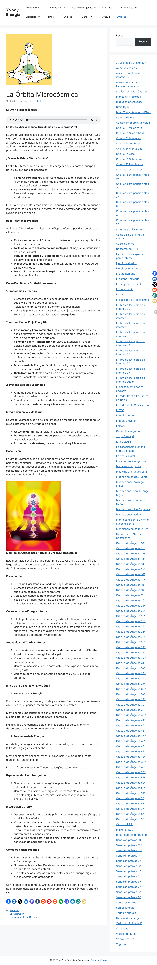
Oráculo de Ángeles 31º (130, 662)
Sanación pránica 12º (129, 850)
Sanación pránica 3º (128, 866)
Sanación (87, 16)
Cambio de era (125, 117)
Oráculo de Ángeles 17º (130, 579)
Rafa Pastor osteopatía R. (131, 834)
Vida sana (122, 928)
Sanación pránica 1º (128, 855)
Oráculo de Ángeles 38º (131, 699)
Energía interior (125, 415)
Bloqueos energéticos (129, 101)
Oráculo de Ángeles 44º (131, 735)
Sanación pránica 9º (128, 897)
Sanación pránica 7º (128, 886)
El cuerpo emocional (128, 284)
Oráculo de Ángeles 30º (131, 657)
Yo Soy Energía (13, 12)
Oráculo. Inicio (124, 824)
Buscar (120, 35)
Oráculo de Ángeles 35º (131, 683)
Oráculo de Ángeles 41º (130, 720)
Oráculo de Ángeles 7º (130, 808)
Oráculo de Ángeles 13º (130, 558)
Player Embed (124, 829)
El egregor (122, 294)
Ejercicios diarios (126, 263)
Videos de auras (126, 933)
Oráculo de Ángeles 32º (131, 668)
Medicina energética (128, 466)
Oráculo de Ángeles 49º (131, 761)
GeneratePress (99, 960)
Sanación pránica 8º (128, 892)
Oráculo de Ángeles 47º (131, 751)
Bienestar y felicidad (128, 96)
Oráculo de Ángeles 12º (130, 553)
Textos (50, 16)
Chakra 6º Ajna (125, 153)
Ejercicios (31, 16)
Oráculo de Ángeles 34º (131, 678)
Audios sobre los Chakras (132, 91)
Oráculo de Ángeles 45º (131, 741)
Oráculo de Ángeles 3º (130, 709)
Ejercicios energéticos (129, 268)
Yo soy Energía (125, 938)
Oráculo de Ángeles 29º (131, 647)
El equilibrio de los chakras (132, 299)
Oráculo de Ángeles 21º (130, 605)
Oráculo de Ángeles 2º (130, 652)
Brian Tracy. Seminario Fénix (133, 112)
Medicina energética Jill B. (132, 471)
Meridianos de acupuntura (132, 528)
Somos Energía (125, 907)
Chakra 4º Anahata (128, 143)
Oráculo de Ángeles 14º (130, 564)
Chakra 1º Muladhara (129, 127)
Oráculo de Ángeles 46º (131, 746)
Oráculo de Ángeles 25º (130, 626)
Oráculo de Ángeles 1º (130, 595)
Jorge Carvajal (125, 436)
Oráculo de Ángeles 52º (130, 782)
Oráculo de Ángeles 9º (130, 819)
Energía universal (126, 420)
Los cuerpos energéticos (131, 461)
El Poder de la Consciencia (132, 405)
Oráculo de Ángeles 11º (130, 548)
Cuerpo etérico (125, 243)
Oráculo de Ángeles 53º (131, 787)
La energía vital (125, 456)
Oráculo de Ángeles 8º (130, 814)
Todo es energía (126, 912)
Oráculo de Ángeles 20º (131, 600)
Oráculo (106, 16)
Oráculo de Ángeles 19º (130, 590)
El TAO (120, 410)
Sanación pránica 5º (128, 876)
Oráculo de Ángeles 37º (131, 694)
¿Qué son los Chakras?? (131, 62)
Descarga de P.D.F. (127, 248)
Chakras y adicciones (129, 229)
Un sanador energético (130, 918)
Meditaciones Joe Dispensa (133, 509)
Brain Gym (122, 107)
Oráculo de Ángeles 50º (131, 772)
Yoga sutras (123, 944)
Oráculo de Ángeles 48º (131, 756)
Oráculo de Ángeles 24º (131, 621)
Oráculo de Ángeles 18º (130, 584)
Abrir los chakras (126, 68)
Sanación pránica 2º (128, 860)
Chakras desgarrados (129, 169)
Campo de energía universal (133, 122)
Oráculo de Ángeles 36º (131, 689)
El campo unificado (127, 278)
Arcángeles (127, 7)
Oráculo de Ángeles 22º (130, 610)
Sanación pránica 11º (129, 845)
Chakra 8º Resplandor (129, 164)
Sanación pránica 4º (128, 871)
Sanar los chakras (127, 902)
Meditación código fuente (131, 476)
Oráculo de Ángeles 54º (131, 793)
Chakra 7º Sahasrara (129, 159)
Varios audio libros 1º (129, 923)
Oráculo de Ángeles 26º (131, 631)
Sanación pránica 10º (129, 840)
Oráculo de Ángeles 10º (130, 543)
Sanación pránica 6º (128, 881)
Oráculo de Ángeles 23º (131, 616)
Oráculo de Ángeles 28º (130, 642)
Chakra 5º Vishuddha (129, 148)
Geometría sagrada (128, 431)
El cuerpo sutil (124, 289)
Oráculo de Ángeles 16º (130, 574)
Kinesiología (123, 441)
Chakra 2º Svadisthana (130, 133)
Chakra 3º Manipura (128, 138)
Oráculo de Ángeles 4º (130, 767)
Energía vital (55, 7)
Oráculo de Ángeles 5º (130, 798)
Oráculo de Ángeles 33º (131, 673)
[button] (8, 901)
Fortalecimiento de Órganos (24, 917)
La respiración (17, 913)
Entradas (121, 16)
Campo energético (82, 7)
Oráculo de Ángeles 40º (131, 715)
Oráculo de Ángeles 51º (130, 777)
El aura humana (125, 273)
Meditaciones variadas (130, 514)
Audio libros (32, 7)
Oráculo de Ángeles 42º (131, 725)
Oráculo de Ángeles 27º (130, 636)
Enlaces (68, 16)
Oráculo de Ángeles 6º (130, 803)
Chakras (106, 7)
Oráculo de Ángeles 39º (131, 704)
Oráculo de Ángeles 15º (130, 569)
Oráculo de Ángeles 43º (131, 730)
